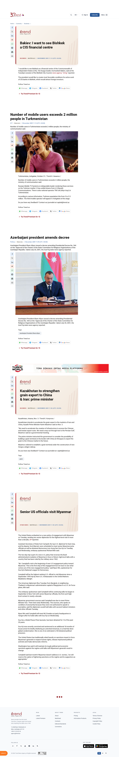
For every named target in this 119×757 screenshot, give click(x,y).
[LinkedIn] (33, 746)
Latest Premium (40, 718)
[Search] (71, 15)
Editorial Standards (60, 724)
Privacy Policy (97, 718)
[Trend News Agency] (16, 714)
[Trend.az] (17, 15)
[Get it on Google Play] (101, 746)
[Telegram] (29, 746)
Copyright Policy (97, 721)
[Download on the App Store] (88, 746)
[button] (12, 27)
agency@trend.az (15, 733)
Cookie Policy (96, 724)
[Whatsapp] (13, 746)
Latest (38, 715)
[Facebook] (17, 746)
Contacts (57, 721)
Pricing (76, 715)
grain (21, 459)
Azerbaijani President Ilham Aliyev (30, 333)
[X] (21, 746)
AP (30, 540)
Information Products (80, 718)
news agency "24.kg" (60, 73)
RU (106, 753)
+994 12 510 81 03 (16, 731)
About (56, 715)
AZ (102, 753)
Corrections (58, 726)
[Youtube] (25, 746)
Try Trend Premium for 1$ (30, 94)
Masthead (58, 718)
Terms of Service (97, 715)
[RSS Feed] (37, 746)
